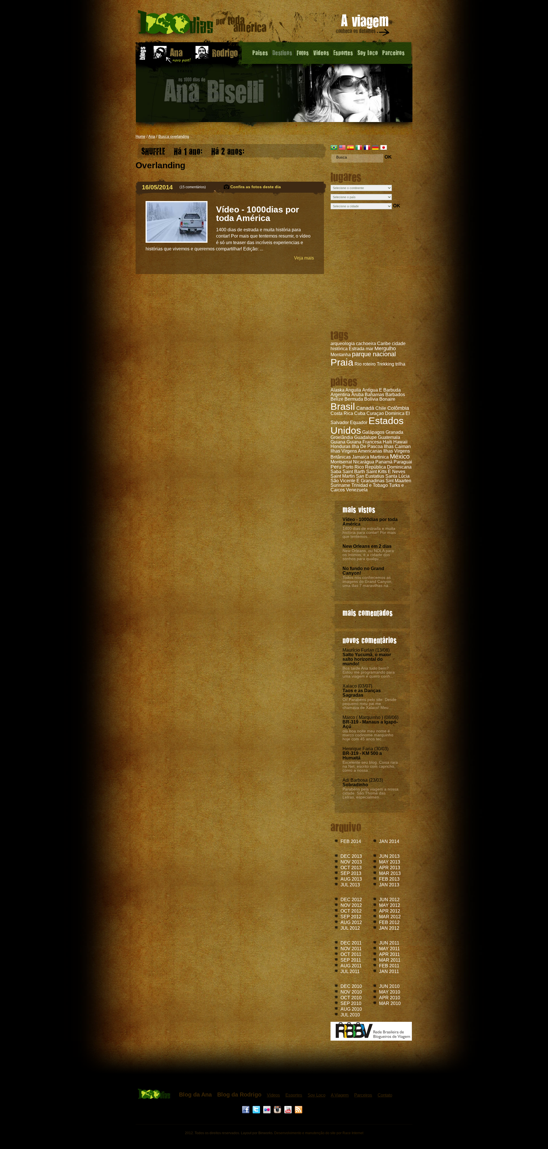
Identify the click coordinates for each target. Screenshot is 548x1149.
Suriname (340, 485)
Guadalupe (365, 437)
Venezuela (357, 489)
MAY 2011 (389, 948)
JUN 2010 (389, 986)
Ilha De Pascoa (367, 446)
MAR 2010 (390, 1003)
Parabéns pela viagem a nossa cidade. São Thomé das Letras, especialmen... (370, 793)
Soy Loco (367, 52)
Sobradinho (355, 784)
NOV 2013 (351, 862)
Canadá (365, 408)
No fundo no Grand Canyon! (363, 570)
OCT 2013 (351, 867)
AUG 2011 (351, 965)
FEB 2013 (389, 879)
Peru (336, 467)
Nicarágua (363, 461)
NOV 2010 (351, 992)
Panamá (383, 461)
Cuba (359, 413)
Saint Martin (343, 476)
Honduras (340, 446)
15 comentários (193, 187)
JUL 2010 (350, 1014)
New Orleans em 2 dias (367, 546)
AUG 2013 (351, 879)
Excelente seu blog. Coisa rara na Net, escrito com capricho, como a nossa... (370, 766)
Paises (260, 52)
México (400, 456)
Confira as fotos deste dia (255, 187)
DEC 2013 (351, 856)
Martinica (379, 457)
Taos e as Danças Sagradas (361, 693)
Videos (321, 52)
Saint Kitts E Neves (385, 471)
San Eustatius (370, 476)
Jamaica (360, 457)
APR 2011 (389, 954)
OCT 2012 (351, 911)
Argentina (340, 394)
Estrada (356, 348)
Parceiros (393, 52)
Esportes (343, 52)
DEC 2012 (351, 899)
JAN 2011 (389, 971)
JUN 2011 (389, 943)
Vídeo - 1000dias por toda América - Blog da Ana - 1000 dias (202, 24)
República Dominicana (388, 467)
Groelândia (342, 437)
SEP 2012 (351, 916)
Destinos (282, 52)
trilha (400, 364)
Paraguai (403, 461)
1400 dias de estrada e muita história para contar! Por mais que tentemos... (369, 532)
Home (140, 136)
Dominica (394, 413)
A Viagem (340, 1095)
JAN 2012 (389, 928)
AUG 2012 (351, 922)
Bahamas (374, 394)
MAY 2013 (389, 862)
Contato (385, 1095)
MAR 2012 (390, 916)
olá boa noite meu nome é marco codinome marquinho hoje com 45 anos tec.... (367, 735)
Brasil (343, 406)
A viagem (363, 26)
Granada (394, 432)
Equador (358, 422)
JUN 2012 (389, 899)
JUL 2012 (350, 928)
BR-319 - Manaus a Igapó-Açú (370, 724)
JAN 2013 (389, 884)
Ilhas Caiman (397, 446)
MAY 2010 (389, 992)
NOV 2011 (351, 948)
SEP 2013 (351, 873)
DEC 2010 (351, 986)
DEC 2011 (351, 943)
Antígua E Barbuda (381, 390)
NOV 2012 (351, 905)
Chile (380, 408)
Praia (342, 362)
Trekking (385, 364)
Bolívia (371, 399)
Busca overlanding (173, 136)
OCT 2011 (351, 954)
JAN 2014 (389, 841)
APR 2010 (389, 997)
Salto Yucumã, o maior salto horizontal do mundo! (366, 659)
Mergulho (385, 348)
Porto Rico (353, 467)
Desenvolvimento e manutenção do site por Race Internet (318, 1133)
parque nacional (374, 354)
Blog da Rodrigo (239, 1094)
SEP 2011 (351, 960)
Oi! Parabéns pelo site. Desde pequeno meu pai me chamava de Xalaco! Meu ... (369, 703)
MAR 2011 (389, 960)
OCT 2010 (351, 997)
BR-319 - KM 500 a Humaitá (362, 755)
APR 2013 (389, 867)
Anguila (353, 390)
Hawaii (400, 441)
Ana (151, 136)
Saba (336, 471)
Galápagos (373, 432)
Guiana (338, 441)
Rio (358, 364)
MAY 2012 (389, 905)
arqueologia (343, 343)
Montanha (341, 354)
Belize (337, 399)
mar (369, 348)
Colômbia (398, 408)
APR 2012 (389, 911)
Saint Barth (353, 471)
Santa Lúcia (397, 476)
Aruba (357, 394)
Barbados (395, 394)
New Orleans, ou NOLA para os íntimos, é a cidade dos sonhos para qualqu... (368, 554)
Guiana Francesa (364, 441)
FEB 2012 (389, 922)
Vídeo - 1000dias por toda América (370, 521)
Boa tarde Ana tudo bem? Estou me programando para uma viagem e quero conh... (368, 672)
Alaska (337, 390)
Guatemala (389, 437)
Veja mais (304, 258)
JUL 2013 (350, 884)
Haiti (387, 441)
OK (388, 157)
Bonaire (387, 399)
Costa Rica (342, 413)
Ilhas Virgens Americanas (356, 451)
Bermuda (353, 399)
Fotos (303, 52)
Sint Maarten (398, 480)
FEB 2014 (351, 841)
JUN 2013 (389, 856)
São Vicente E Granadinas (357, 480)
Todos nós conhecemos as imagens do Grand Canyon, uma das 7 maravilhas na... (367, 581)
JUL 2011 (350, 971)
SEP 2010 (351, 1003)
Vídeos (273, 1095)
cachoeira (366, 343)
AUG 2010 (351, 1009)
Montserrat (341, 461)
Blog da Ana (195, 1094)
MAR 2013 (390, 873)
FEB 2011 (389, 965)
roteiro (369, 364)
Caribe (384, 343)
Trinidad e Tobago (369, 485)
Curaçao (375, 413)
